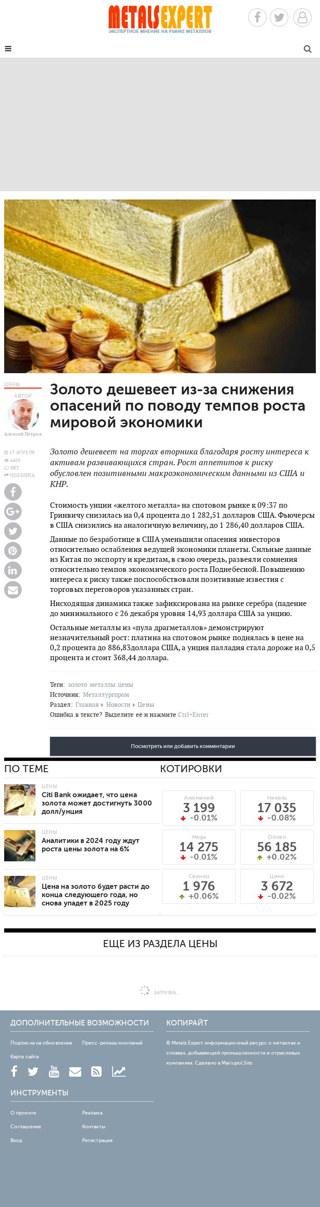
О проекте (23, 1113)
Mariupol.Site (237, 1063)
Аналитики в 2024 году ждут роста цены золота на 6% (91, 845)
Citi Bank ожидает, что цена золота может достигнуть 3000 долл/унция (97, 803)
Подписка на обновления (41, 1043)
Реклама (92, 1113)
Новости (118, 704)
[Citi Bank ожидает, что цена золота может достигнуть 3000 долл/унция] (19, 799)
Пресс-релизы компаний (112, 1043)
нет (14, 468)
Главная (87, 704)
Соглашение (25, 1127)
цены (125, 684)
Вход (16, 1140)
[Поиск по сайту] (308, 50)
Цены (146, 704)
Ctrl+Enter (193, 714)
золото (78, 684)
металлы (102, 684)
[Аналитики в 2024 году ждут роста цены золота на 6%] (19, 845)
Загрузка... (166, 992)
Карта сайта (24, 1057)
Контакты (93, 1127)
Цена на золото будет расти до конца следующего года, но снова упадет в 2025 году (96, 895)
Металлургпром (106, 694)
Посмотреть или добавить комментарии (183, 746)
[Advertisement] (160, 124)
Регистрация (97, 1140)
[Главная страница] (160, 22)
